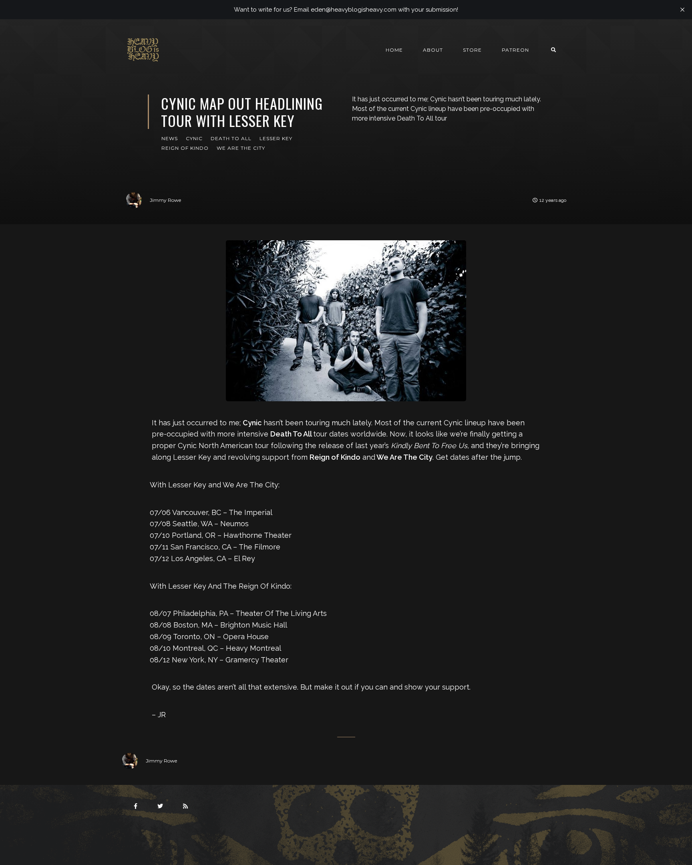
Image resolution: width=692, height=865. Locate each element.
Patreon (515, 50)
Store (472, 50)
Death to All (231, 138)
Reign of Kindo (185, 148)
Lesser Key (276, 138)
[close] (682, 9)
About (433, 50)
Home (394, 50)
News (169, 138)
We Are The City (241, 148)
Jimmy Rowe (165, 200)
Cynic (194, 138)
